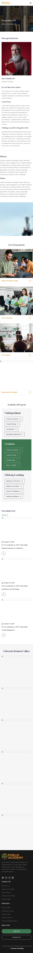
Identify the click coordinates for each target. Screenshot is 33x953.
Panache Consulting (17, 948)
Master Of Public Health (10, 281)
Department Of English (9, 392)
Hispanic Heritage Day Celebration (12, 548)
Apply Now (16, 931)
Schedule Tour (16, 937)
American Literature (12, 419)
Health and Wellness (12, 496)
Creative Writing (11, 424)
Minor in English (11, 465)
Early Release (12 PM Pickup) (10, 589)
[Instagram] (6, 877)
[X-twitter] (9, 877)
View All (4, 515)
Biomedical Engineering (13, 434)
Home (3, 24)
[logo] (6, 3)
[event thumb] (16, 528)
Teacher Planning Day (8, 630)
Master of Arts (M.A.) (12, 486)
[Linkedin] (12, 877)
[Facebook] (3, 877)
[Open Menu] (30, 3)
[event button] (4, 553)
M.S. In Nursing (7, 318)
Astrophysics (10, 429)
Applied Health (10, 460)
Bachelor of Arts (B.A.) (13, 481)
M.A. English (6, 355)
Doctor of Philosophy (12, 491)
